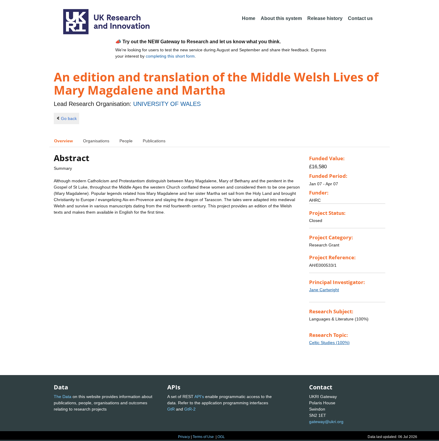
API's (199, 396)
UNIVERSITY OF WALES (167, 104)
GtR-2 (190, 409)
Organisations (96, 140)
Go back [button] (69, 118)
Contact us (360, 18)
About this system (281, 18)
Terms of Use (203, 437)
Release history (325, 18)
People (126, 140)
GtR (171, 409)
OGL (221, 437)
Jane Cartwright (324, 289)
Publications (154, 140)
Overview (63, 140)
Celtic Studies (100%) (329, 342)
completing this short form (170, 56)
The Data (62, 396)
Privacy (184, 437)
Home (248, 18)
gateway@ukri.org (326, 421)
